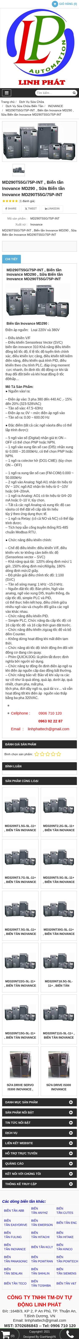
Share (11, 208)
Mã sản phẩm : (17, 218)
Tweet (32, 208)
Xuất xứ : (21, 224)
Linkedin (53, 208)
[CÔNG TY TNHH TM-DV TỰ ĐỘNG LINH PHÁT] (39, 87)
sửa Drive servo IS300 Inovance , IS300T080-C (20, 1089)
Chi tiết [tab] (11, 259)
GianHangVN (48, 1336)
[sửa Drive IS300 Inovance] (59, 1065)
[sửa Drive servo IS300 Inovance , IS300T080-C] (20, 1065)
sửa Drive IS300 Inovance (58, 1087)
